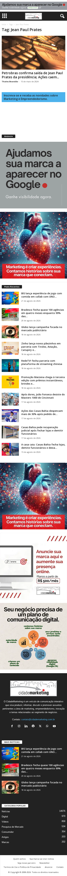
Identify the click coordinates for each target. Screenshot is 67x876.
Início (4, 24)
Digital (5, 816)
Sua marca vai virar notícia (42, 859)
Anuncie (48, 867)
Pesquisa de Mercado (12, 827)
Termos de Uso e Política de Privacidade (22, 867)
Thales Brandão (10, 81)
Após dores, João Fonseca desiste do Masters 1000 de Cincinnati (43, 396)
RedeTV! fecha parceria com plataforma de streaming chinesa (41, 362)
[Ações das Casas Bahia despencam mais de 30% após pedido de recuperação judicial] (10, 415)
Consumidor (8, 832)
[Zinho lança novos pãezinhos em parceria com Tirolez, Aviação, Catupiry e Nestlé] (10, 348)
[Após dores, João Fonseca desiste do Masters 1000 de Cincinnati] (10, 399)
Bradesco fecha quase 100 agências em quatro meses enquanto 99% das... (42, 313)
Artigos (5, 837)
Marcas (5, 842)
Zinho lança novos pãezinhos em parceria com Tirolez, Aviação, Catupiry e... (41, 347)
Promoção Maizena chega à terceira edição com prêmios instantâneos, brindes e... (43, 380)
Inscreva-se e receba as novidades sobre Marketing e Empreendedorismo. (31, 97)
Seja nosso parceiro (27, 863)
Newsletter (45, 863)
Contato (60, 867)
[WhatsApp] (48, 726)
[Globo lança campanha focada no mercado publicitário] (10, 331)
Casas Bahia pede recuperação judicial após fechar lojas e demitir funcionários (42, 430)
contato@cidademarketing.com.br (38, 719)
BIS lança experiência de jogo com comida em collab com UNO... (41, 295)
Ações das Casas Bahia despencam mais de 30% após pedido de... (42, 412)
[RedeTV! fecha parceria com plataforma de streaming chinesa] (10, 365)
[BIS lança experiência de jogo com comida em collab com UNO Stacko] (10, 298)
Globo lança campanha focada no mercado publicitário (41, 328)
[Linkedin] (26, 726)
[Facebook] (12, 726)
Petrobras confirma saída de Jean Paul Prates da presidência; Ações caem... (32, 75)
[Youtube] (55, 726)
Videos (5, 821)
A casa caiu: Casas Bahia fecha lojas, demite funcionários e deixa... (43, 446)
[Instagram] (19, 726)
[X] (40, 726)
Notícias (6, 811)
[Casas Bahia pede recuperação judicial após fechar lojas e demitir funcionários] (10, 432)
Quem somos (19, 859)
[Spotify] (33, 726)
